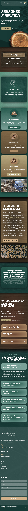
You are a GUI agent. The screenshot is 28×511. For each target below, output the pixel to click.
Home (2, 454)
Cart (2, 463)
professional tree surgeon (13, 217)
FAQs (2, 461)
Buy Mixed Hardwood (6, 456)
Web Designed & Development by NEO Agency (9, 507)
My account (4, 468)
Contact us (3, 470)
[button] (11, 69)
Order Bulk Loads (5, 459)
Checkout (3, 466)
